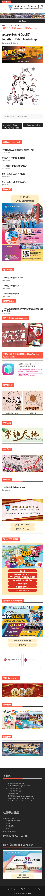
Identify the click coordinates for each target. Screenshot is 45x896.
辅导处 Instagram (10, 831)
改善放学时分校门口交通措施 (13, 158)
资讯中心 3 (16, 43)
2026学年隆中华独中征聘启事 (13, 487)
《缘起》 (22, 571)
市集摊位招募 (22, 584)
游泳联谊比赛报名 (22, 587)
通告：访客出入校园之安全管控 (14, 182)
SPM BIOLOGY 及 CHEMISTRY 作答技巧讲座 (18, 150)
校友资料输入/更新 (12, 413)
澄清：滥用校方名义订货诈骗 (13, 174)
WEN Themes (27, 893)
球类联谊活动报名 (22, 590)
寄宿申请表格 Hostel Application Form (21, 796)
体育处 (24, 116)
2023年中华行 (11, 116)
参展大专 (22, 645)
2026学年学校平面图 (15, 791)
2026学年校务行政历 (15, 788)
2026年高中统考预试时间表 (12, 277)
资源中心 (9, 828)
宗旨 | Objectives (22, 525)
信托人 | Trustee (22, 529)
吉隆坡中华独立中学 (13, 821)
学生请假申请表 (13, 793)
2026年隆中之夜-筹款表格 (22, 580)
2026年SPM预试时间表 (10, 294)
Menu (23, 21)
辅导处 (8, 823)
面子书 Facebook (10, 818)
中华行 (19, 116)
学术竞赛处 (10, 826)
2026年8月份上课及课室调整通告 (15, 166)
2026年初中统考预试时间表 (12, 286)
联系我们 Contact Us (15, 836)
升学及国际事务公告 (22, 640)
